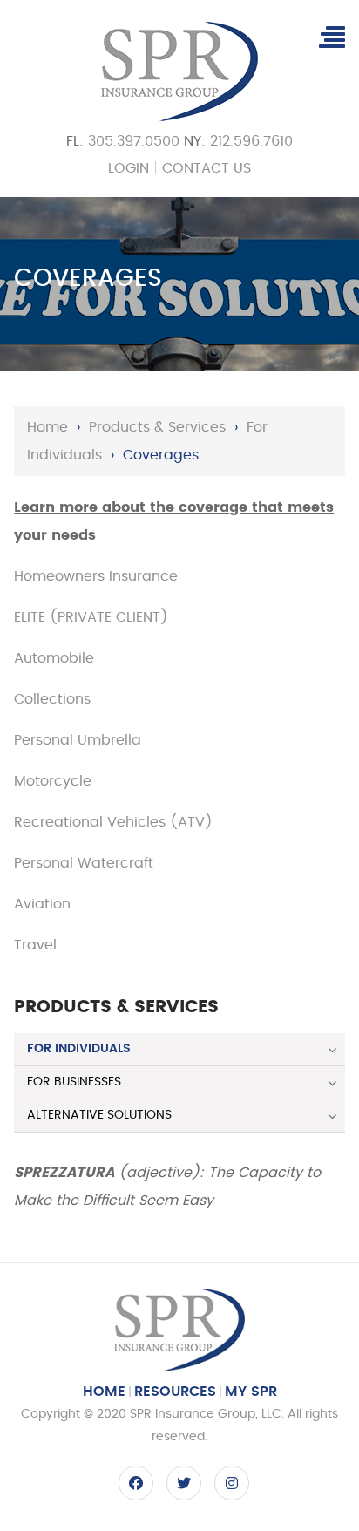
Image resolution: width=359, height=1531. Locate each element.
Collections (52, 699)
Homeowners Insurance (96, 576)
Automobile (54, 658)
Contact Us (206, 168)
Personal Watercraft (83, 863)
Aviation (42, 904)
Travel (35, 945)
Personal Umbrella (77, 740)
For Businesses (74, 1082)
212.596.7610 (251, 141)
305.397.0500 (134, 141)
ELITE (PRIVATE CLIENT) (91, 617)
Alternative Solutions (99, 1115)
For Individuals (79, 1049)
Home (47, 427)
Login (128, 168)
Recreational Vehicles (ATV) (113, 822)
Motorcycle (52, 781)
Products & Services (157, 427)
